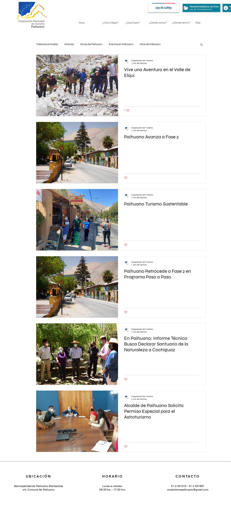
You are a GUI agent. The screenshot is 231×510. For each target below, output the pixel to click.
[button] (201, 45)
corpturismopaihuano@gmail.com (187, 489)
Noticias (69, 44)
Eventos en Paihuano (121, 44)
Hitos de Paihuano (150, 44)
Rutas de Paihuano (91, 44)
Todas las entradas (47, 44)
